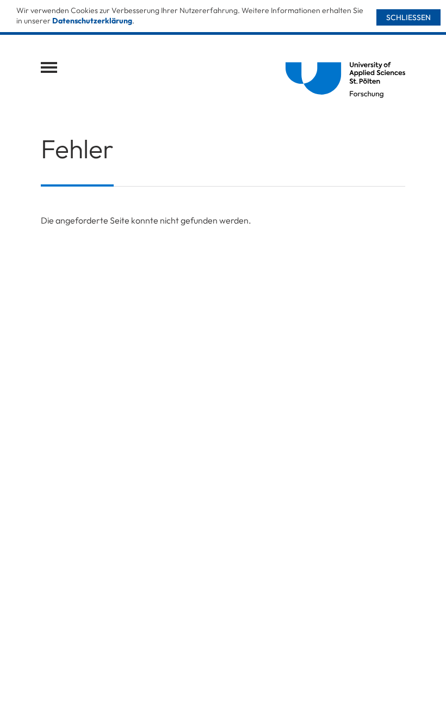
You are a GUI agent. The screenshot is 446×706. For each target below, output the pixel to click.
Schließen (408, 17)
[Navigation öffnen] (49, 67)
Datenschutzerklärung (92, 21)
